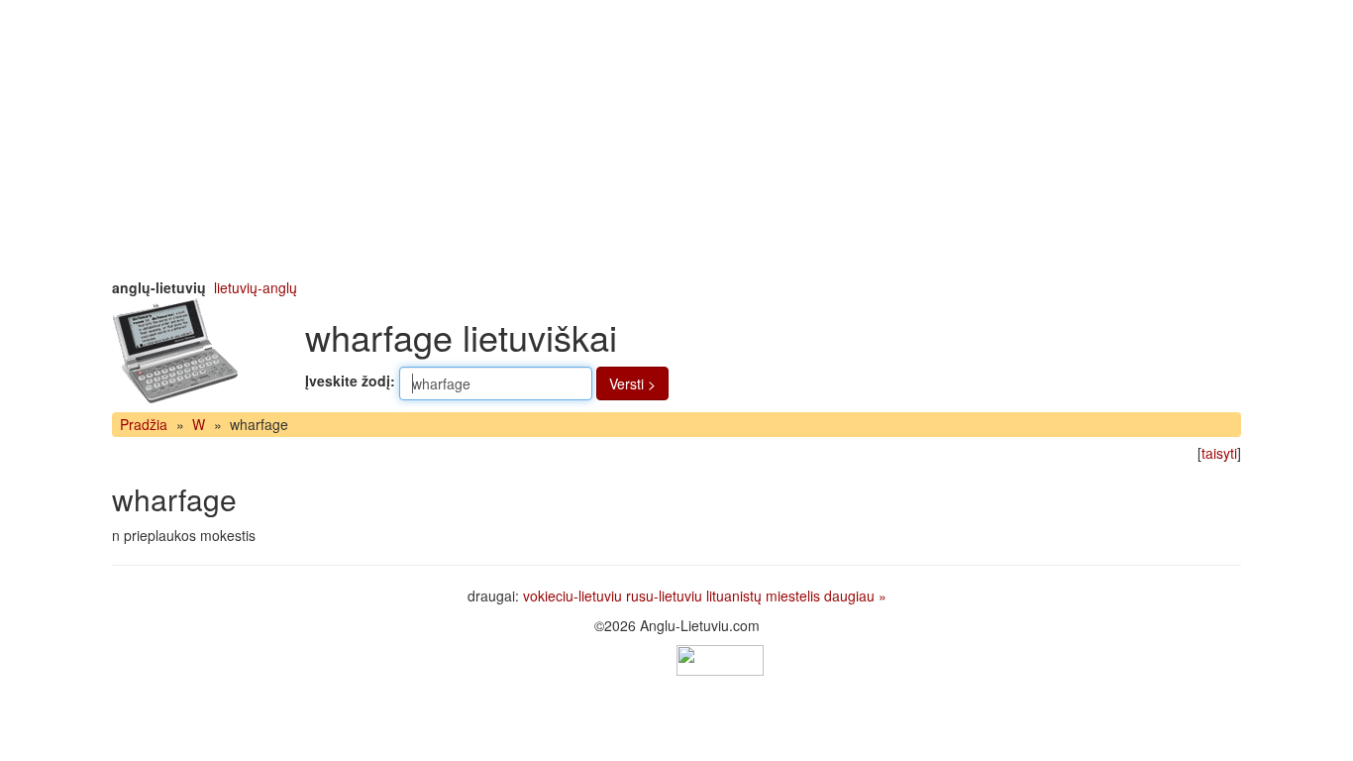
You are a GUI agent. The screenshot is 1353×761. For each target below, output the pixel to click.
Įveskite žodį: (350, 380)
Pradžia (143, 424)
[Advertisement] (676, 138)
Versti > (632, 383)
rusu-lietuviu (664, 595)
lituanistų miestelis (763, 595)
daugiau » (855, 595)
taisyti (1219, 453)
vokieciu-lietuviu (572, 595)
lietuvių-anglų (255, 287)
